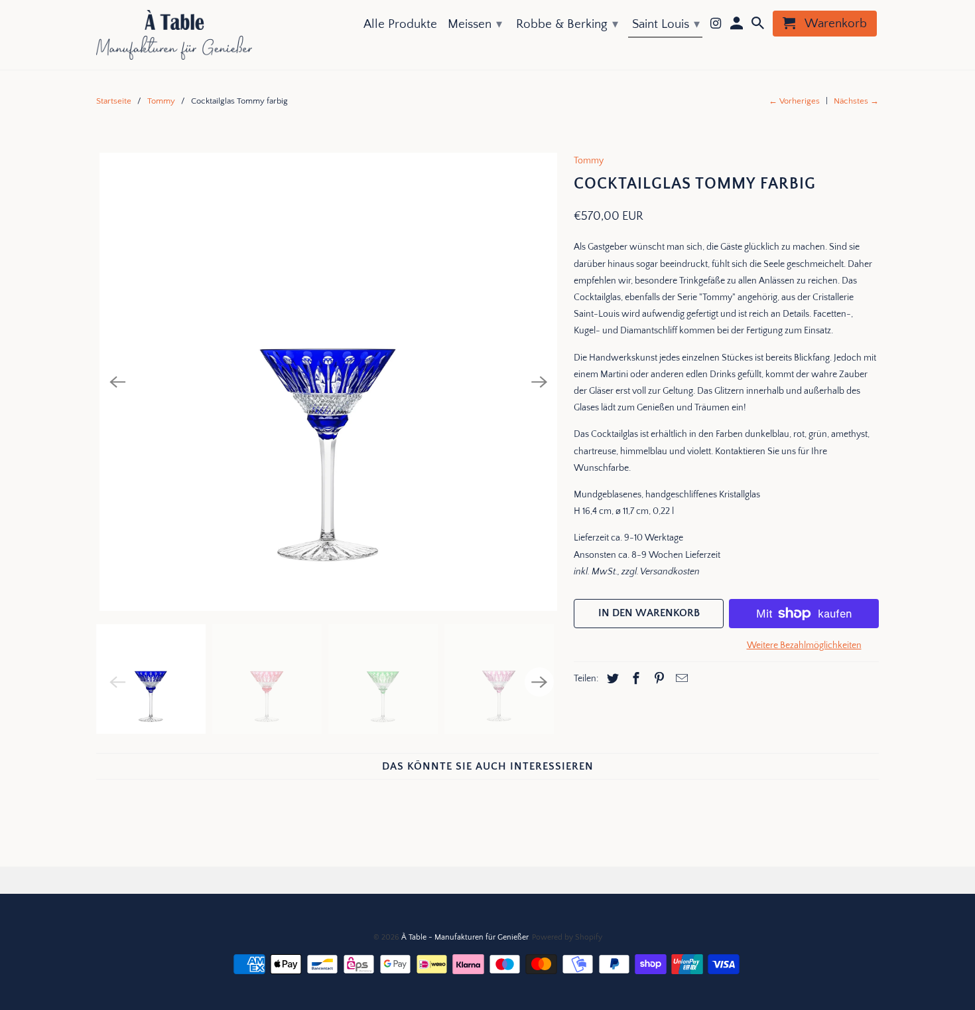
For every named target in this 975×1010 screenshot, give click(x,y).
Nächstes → (856, 101)
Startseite (113, 101)
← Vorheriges (794, 101)
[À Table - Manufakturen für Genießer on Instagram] (716, 26)
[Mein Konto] (738, 26)
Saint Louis (666, 24)
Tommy (161, 101)
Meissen (475, 24)
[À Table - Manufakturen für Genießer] (174, 35)
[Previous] (117, 381)
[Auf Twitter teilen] (610, 679)
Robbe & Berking (567, 24)
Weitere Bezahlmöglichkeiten (804, 645)
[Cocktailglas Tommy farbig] (328, 382)
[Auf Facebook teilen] (634, 679)
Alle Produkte (400, 24)
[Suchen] (759, 26)
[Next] (539, 381)
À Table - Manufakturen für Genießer (464, 937)
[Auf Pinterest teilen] (657, 679)
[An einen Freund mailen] (679, 679)
